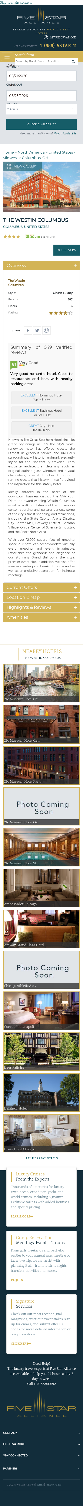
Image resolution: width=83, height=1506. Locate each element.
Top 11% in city (41, 428)
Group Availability (65, 133)
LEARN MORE (20, 1216)
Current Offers (22, 587)
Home (8, 152)
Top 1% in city (41, 397)
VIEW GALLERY (25, 166)
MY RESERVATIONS (63, 37)
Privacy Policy (53, 1484)
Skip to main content (16, 2)
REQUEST (18, 1280)
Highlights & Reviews (29, 607)
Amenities (17, 617)
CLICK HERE (19, 1343)
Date (11, 65)
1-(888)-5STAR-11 (58, 45)
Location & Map (23, 597)
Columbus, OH (35, 158)
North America (31, 152)
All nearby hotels (41, 1158)
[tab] (41, 265)
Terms (40, 1484)
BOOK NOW (67, 250)
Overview (17, 265)
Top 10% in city (41, 412)
